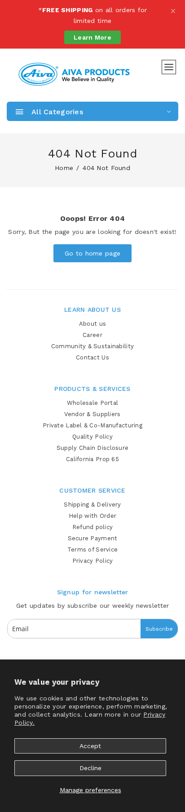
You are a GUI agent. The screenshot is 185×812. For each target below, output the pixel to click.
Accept (90, 745)
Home (64, 167)
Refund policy (92, 527)
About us (92, 323)
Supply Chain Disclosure (92, 447)
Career (92, 335)
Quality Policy (92, 436)
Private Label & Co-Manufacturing (92, 425)
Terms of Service (92, 549)
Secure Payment (93, 538)
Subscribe (159, 629)
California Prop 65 (92, 459)
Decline (90, 768)
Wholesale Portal (92, 402)
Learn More (92, 37)
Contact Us (92, 357)
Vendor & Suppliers (92, 414)
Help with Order (92, 515)
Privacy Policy (92, 560)
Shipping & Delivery (92, 504)
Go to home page (92, 253)
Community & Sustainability (92, 346)
